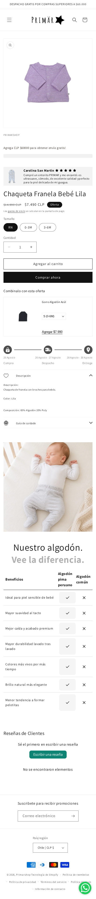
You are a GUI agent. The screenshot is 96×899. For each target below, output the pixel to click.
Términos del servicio (54, 882)
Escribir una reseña (48, 754)
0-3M (28, 227)
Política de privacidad (22, 882)
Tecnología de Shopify (44, 874)
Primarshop (23, 874)
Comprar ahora (48, 277)
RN (10, 227)
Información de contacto (50, 889)
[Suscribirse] (73, 816)
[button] (9, 20)
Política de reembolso (76, 874)
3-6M (47, 227)
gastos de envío (16, 211)
